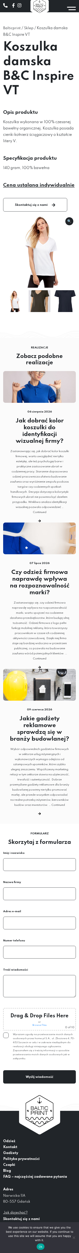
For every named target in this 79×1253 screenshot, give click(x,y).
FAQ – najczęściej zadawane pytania (35, 1177)
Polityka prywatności (21, 1159)
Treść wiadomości (15, 969)
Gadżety (10, 1153)
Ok (41, 1246)
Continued (39, 512)
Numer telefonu (14, 940)
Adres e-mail (12, 911)
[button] (69, 221)
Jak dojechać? (15, 1212)
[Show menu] (71, 8)
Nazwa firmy (12, 882)
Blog (7, 1171)
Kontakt (10, 1147)
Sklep (28, 28)
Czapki (9, 1165)
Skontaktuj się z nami (31, 205)
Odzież (9, 1141)
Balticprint (12, 28)
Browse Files (39, 1025)
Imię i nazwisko (14, 853)
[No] (74, 1237)
